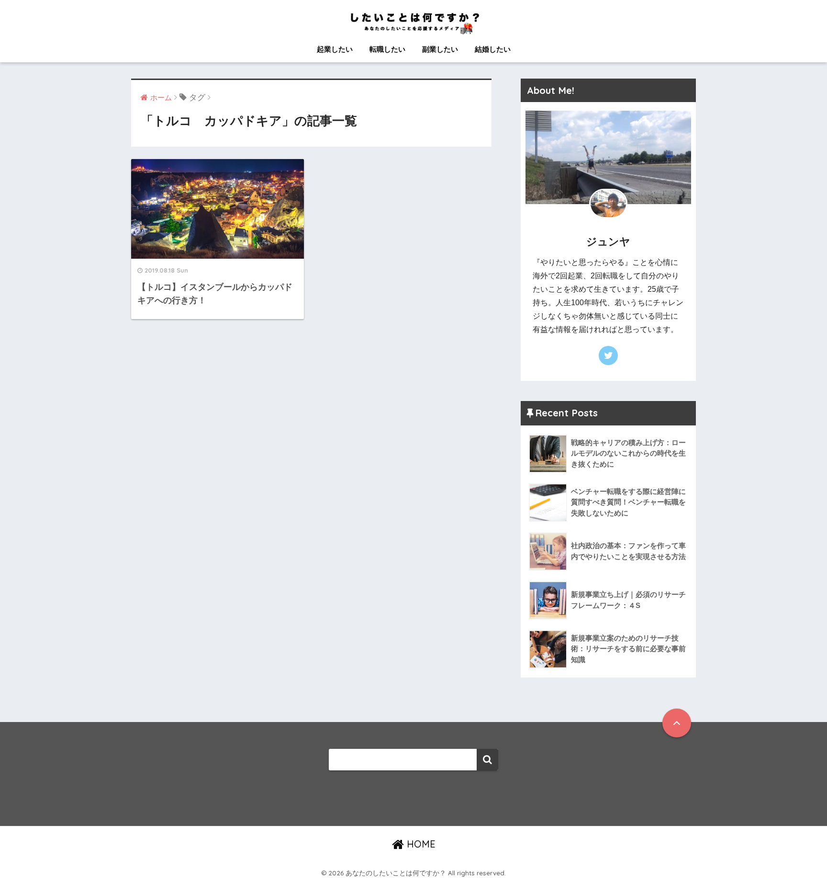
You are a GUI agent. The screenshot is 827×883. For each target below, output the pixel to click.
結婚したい (493, 49)
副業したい (440, 49)
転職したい (387, 49)
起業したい (335, 49)
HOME (420, 844)
